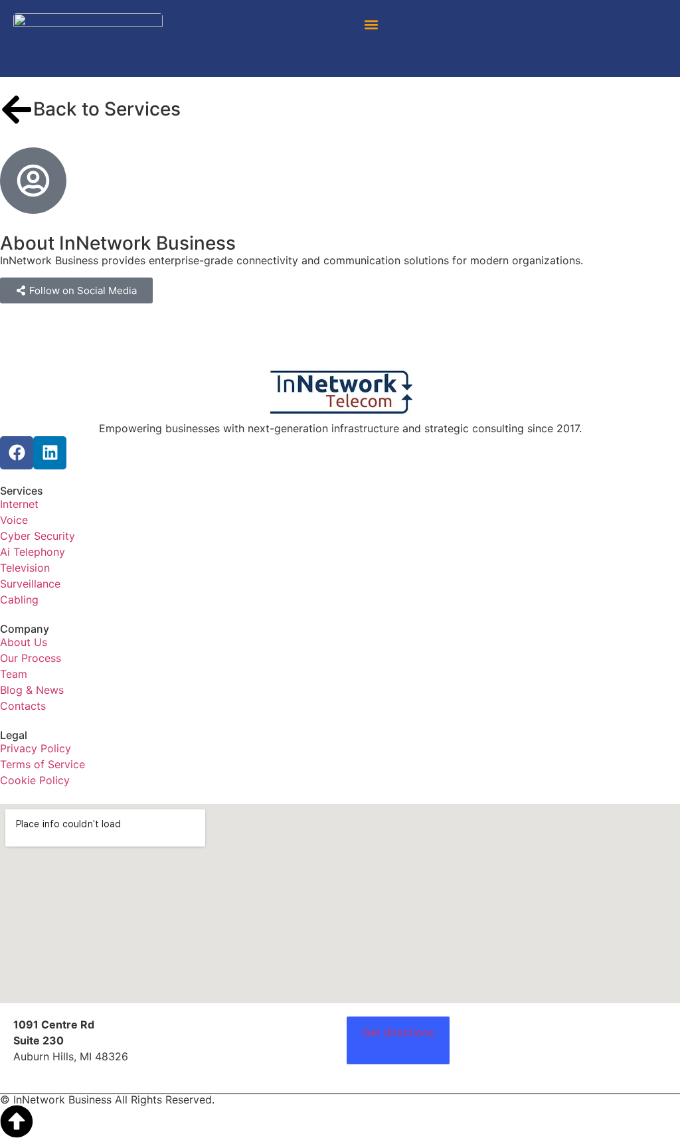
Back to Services (107, 109)
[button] (371, 24)
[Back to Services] (16, 109)
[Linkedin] (49, 452)
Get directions (398, 1032)
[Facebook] (16, 452)
